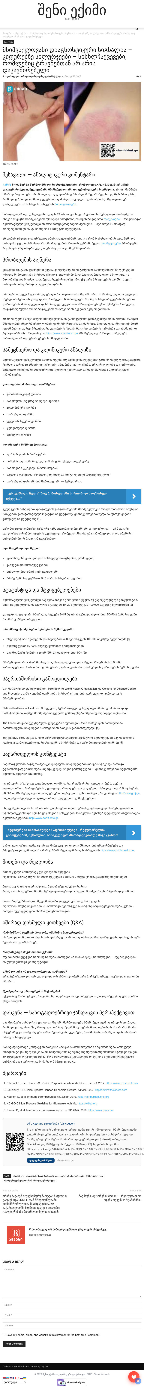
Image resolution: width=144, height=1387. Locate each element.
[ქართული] (18, 1378)
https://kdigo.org (87, 1103)
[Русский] (21, 1378)
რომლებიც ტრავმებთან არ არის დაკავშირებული (29, 1180)
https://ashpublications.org (93, 1096)
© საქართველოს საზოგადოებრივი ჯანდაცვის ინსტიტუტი (32, 76)
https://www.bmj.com (101, 1110)
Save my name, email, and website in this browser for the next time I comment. (53, 1335)
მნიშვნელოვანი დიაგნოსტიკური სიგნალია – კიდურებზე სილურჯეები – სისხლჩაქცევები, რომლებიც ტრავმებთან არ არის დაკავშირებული (67, 60)
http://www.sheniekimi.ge (40, 1234)
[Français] (14, 1378)
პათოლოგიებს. (66, 204)
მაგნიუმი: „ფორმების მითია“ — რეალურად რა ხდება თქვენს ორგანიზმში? (110, 1198)
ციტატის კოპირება (40, 1160)
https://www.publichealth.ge (117, 850)
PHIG (89, 1374)
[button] (136, 29)
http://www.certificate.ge (43, 818)
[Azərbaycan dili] (8, 1378)
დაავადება (112, 219)
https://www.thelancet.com (122, 1083)
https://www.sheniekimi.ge (62, 333)
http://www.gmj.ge (129, 793)
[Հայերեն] (4, 1378)
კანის (7, 184)
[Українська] (24, 1378)
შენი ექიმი (21, 33)
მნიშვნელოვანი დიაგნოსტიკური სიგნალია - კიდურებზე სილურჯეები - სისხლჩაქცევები (58, 1176)
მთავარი (7, 33)
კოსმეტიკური (111, 243)
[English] (11, 1378)
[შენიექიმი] (134, 1376)
